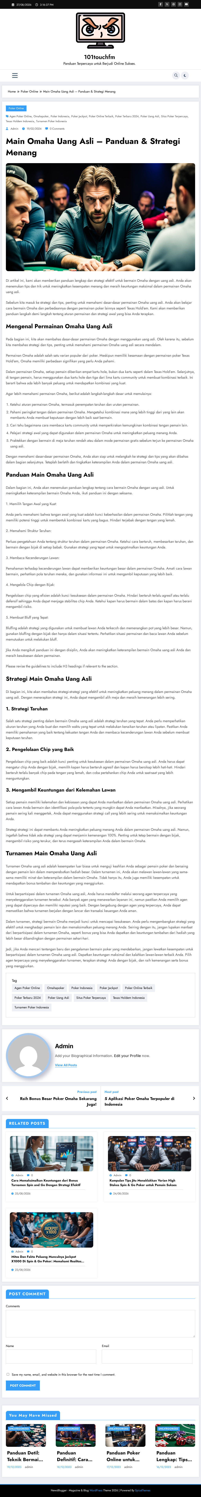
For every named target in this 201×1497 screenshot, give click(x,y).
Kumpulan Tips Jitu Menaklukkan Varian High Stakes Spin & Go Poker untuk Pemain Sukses (143, 1182)
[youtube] (186, 4)
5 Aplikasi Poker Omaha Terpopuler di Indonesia (140, 1101)
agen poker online (21, 116)
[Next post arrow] (194, 1098)
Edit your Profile (127, 1056)
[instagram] (180, 4)
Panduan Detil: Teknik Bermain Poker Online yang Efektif (24, 1456)
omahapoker (41, 116)
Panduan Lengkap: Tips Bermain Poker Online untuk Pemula (172, 1456)
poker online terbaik (101, 116)
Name (10, 1346)
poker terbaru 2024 (127, 116)
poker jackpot (79, 116)
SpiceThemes (142, 1490)
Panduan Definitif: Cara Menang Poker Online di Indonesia (73, 1456)
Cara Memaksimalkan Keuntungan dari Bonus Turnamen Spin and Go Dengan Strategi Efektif (45, 1182)
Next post (112, 1092)
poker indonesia (60, 116)
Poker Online (16, 108)
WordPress (96, 1490)
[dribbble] (173, 4)
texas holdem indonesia (20, 121)
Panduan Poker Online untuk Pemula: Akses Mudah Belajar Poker (123, 1456)
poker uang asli (150, 116)
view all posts (66, 1065)
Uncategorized (19, 1429)
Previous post (87, 1092)
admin (14, 129)
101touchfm (99, 57)
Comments (13, 1306)
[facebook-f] (160, 4)
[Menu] (15, 76)
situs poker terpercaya (174, 116)
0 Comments (57, 129)
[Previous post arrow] (7, 1098)
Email (105, 1346)
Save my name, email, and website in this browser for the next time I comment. (63, 1374)
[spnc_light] (185, 75)
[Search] (176, 75)
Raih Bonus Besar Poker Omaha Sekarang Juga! (58, 1101)
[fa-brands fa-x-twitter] (167, 4)
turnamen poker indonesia (51, 121)
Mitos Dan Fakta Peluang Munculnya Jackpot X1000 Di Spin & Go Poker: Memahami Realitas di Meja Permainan (46, 1259)
